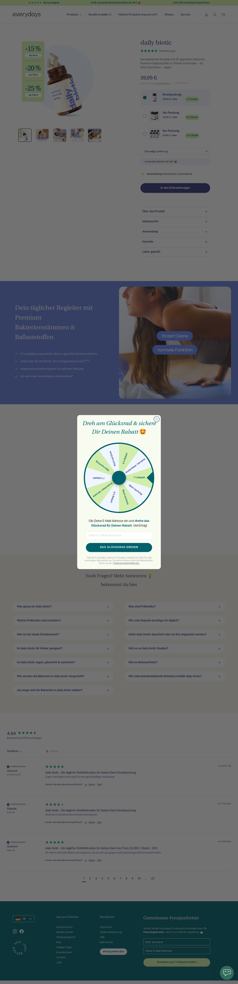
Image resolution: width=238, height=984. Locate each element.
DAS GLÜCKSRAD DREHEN (119, 547)
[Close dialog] (156, 419)
